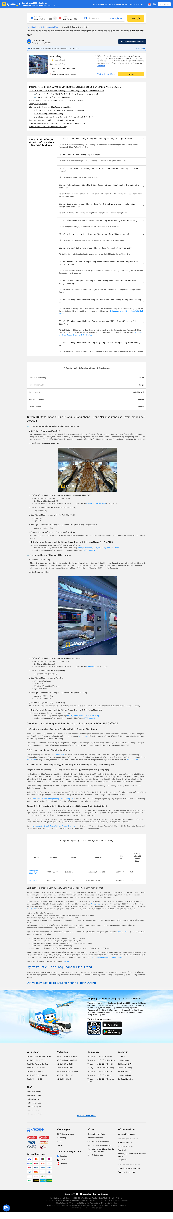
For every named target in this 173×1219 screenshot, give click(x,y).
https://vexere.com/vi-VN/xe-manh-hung (83, 716)
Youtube (63, 1163)
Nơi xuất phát (38, 17)
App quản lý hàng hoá (126, 1172)
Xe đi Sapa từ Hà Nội (35, 1071)
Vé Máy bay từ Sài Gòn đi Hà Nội (100, 1064)
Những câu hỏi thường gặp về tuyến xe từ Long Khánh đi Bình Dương (56, 100)
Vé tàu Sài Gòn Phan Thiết (67, 1060)
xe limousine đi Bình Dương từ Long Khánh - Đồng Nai (52, 799)
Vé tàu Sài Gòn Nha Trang (67, 1056)
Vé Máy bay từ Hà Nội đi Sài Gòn (100, 1056)
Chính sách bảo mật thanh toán (99, 1145)
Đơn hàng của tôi (100, 4)
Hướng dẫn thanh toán (96, 1134)
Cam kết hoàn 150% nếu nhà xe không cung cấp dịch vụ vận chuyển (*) (37, 4)
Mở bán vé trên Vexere (118, 4)
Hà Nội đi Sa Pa (33, 1099)
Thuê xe (31, 1087)
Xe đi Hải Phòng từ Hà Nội (37, 1075)
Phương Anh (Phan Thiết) (96, 503)
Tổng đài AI (122, 1160)
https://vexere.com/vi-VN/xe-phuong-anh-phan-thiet (98, 548)
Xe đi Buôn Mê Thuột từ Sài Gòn (39, 1056)
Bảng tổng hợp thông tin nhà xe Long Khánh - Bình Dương (51, 120)
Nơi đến (65, 17)
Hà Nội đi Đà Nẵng (125, 1068)
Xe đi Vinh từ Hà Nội (34, 1079)
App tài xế (122, 1150)
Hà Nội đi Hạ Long (34, 1095)
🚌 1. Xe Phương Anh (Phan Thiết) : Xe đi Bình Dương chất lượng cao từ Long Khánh (66, 94)
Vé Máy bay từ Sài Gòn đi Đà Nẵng (100, 1068)
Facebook (64, 1156)
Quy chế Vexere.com (95, 1138)
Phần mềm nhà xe (125, 1142)
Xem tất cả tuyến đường (86, 1115)
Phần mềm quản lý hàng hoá (129, 1168)
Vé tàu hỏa (62, 1052)
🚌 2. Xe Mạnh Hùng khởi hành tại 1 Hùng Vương (52, 97)
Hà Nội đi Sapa (123, 1060)
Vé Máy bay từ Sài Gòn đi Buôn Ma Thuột (100, 1080)
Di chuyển (123, 1052)
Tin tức (59, 1141)
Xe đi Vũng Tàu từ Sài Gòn (37, 1060)
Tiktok (62, 1160)
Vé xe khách (31, 27)
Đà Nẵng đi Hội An (125, 1064)
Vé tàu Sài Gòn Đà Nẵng (66, 1064)
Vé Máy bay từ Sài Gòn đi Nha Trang (101, 1060)
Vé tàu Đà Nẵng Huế (65, 1075)
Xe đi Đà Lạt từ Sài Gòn (36, 1068)
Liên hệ (60, 1145)
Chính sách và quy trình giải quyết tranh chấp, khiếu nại (100, 1150)
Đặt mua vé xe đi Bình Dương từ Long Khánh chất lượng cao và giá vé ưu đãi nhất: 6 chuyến (75, 87)
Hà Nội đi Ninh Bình (34, 1092)
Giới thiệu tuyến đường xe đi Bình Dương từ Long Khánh (50, 107)
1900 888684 (89, 550)
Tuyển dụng (61, 1138)
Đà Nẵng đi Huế (33, 1110)
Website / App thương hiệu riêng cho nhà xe (132, 1155)
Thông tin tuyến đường (38, 104)
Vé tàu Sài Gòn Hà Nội (65, 1068)
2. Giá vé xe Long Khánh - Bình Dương (48, 114)
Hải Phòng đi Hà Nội (34, 1114)
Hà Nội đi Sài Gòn (124, 1075)
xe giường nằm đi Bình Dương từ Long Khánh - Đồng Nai (54, 826)
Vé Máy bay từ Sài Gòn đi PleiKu (99, 1075)
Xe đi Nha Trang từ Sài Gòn (37, 1064)
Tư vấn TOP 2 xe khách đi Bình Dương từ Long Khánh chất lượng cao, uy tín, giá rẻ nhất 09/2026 (66, 91)
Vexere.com (83, 736)
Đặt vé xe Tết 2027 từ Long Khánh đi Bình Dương (48, 127)
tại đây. (67, 961)
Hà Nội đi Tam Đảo (34, 1103)
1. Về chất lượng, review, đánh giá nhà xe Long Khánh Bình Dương (59, 110)
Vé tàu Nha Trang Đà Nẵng (67, 1071)
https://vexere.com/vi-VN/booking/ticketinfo (106, 957)
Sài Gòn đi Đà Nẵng (125, 1079)
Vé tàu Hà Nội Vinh (64, 1079)
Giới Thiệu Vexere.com (65, 1134)
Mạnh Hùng (90, 666)
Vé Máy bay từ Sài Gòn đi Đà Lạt (99, 1071)
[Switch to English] (149, 4)
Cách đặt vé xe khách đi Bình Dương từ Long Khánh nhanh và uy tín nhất (57, 123)
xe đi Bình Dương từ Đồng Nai (49, 27)
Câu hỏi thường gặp (95, 1155)
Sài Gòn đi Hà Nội (124, 1071)
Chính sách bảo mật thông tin (98, 1141)
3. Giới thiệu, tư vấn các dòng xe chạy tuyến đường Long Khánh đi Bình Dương (64, 117)
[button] (101, 138)
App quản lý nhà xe (125, 1146)
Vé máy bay (93, 1052)
